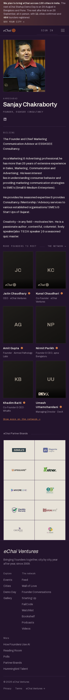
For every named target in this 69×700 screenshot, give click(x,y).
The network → (57, 246)
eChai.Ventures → (35, 688)
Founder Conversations (36, 592)
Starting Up (29, 598)
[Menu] (63, 30)
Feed (25, 579)
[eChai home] (9, 30)
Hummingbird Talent (15, 668)
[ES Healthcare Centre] (50, 490)
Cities (7, 586)
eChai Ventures (20, 551)
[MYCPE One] (19, 490)
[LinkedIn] (5, 119)
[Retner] (50, 470)
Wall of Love (29, 586)
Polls (6, 656)
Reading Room (12, 650)
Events (7, 579)
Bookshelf (28, 616)
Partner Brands (12, 662)
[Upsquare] (19, 470)
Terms (18, 688)
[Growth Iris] (19, 530)
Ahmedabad (10, 98)
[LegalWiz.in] (50, 510)
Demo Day (9, 592)
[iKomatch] (50, 530)
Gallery (7, 598)
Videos (26, 628)
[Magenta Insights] (50, 450)
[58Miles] (19, 450)
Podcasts (28, 622)
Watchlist (28, 610)
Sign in (47, 30)
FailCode (27, 604)
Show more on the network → (21, 419)
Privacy (7, 688)
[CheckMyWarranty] (19, 510)
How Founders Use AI (16, 644)
